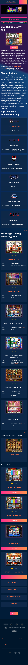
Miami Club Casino (14, 127)
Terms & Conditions (19, 639)
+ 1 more (23, 327)
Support (16, 641)
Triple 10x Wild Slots (14, 487)
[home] (11, 3)
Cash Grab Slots (14, 291)
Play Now (22, 2)
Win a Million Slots (14, 582)
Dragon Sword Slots (14, 597)
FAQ (3, 639)
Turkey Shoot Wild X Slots (14, 572)
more (25, 230)
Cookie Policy (5, 644)
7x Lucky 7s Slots (14, 544)
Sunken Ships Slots (14, 589)
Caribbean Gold (14, 455)
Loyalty (14, 604)
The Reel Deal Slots (14, 259)
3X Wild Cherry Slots (14, 515)
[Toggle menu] (2, 2)
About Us (4, 641)
